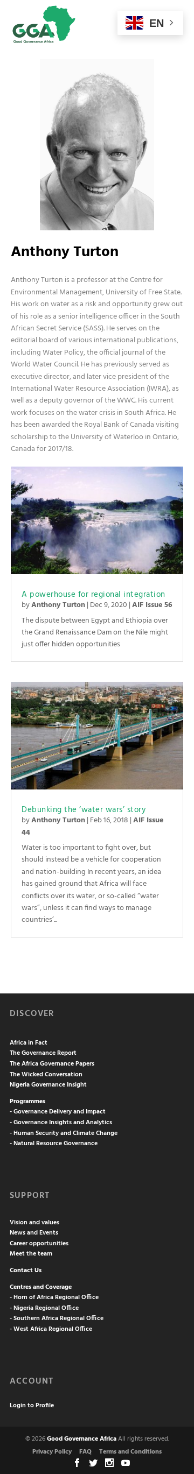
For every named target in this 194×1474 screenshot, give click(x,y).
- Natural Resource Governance (54, 1143)
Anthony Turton (58, 605)
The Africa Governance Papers (52, 1064)
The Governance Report (43, 1053)
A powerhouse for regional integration (93, 594)
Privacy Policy (52, 1452)
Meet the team (31, 1254)
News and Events (34, 1233)
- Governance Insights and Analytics (61, 1122)
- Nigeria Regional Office (44, 1308)
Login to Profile (32, 1405)
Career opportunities (39, 1243)
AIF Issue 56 (152, 605)
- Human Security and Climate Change (63, 1133)
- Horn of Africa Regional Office (54, 1297)
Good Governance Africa (81, 1439)
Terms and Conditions (130, 1452)
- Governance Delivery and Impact (58, 1111)
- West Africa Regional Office (51, 1329)
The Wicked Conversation (46, 1074)
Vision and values (34, 1222)
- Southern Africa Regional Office (56, 1318)
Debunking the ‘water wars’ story (84, 809)
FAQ (85, 1452)
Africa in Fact (28, 1043)
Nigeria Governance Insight (48, 1085)
